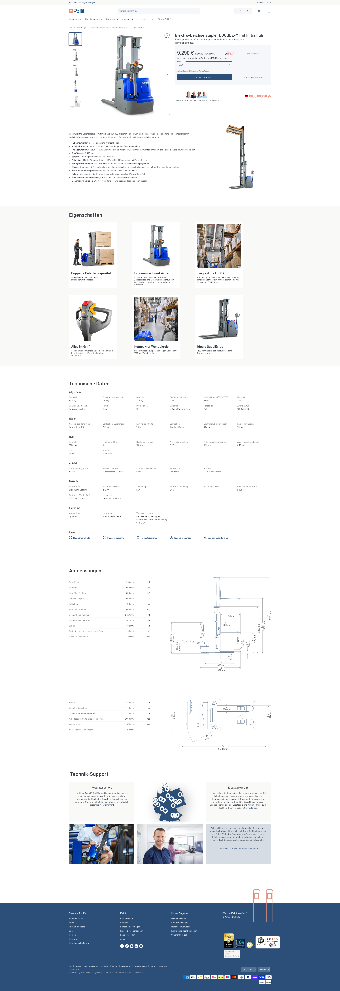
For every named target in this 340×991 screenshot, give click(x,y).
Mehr (143, 19)
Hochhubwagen (93, 19)
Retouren (73, 939)
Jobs (122, 939)
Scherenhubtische (180, 934)
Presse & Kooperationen (131, 930)
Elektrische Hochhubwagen (99, 28)
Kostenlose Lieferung (79, 943)
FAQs (71, 922)
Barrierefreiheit (126, 966)
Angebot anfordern (253, 77)
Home (71, 28)
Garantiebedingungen (91, 966)
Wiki (71, 930)
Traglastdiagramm (115, 537)
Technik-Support (77, 926)
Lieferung (78, 966)
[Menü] (278, 937)
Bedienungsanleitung (218, 537)
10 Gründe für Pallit (264, 3)
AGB (70, 966)
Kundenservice (76, 918)
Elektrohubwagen (179, 922)
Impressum (105, 966)
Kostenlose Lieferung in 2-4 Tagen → (83, 3)
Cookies (153, 966)
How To (72, 934)
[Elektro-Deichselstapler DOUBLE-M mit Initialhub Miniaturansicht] (75, 39)
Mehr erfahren (106, 804)
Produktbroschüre (182, 537)
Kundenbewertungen (130, 926)
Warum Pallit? (164, 19)
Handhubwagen (178, 918)
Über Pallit (125, 922)
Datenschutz (162, 966)
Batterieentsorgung (140, 966)
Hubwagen (74, 19)
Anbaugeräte (128, 19)
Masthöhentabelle (81, 537)
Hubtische (111, 19)
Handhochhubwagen (181, 926)
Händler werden (127, 934)
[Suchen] (196, 11)
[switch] (272, 945)
